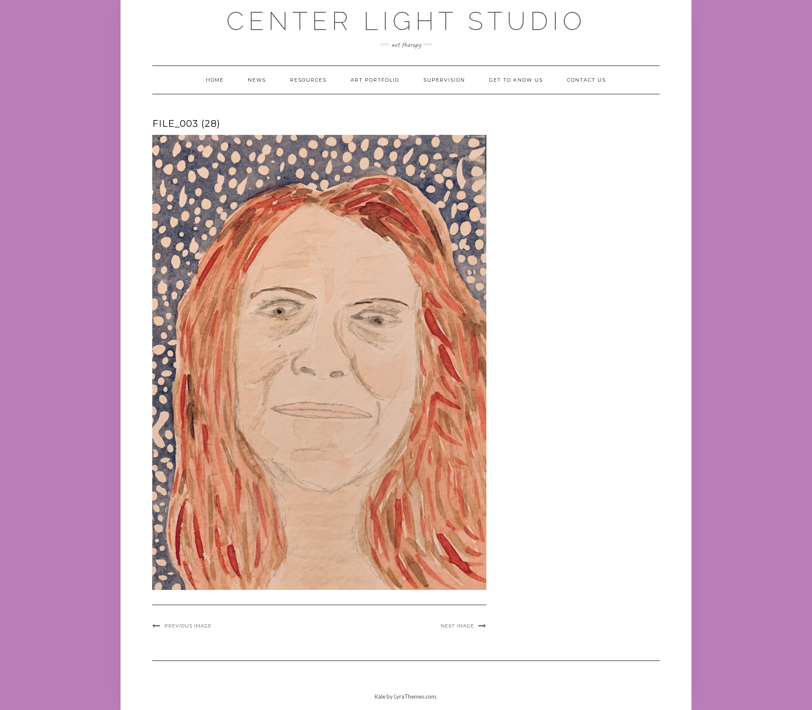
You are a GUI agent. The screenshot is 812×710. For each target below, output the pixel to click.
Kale (380, 696)
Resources (308, 80)
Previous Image (188, 626)
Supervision (444, 80)
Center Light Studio (406, 21)
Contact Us (586, 80)
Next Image (457, 626)
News (257, 80)
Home (215, 80)
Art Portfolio (375, 80)
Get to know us (516, 80)
